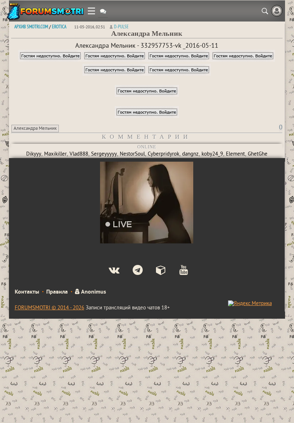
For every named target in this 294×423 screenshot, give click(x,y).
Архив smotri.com (31, 26)
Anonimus (93, 292)
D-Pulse (121, 26)
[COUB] (155, 271)
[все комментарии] (103, 12)
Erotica (59, 26)
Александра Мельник (35, 129)
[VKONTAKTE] (108, 271)
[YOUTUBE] (177, 271)
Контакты (27, 292)
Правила (57, 292)
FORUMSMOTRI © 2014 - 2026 (49, 308)
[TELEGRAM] (132, 271)
